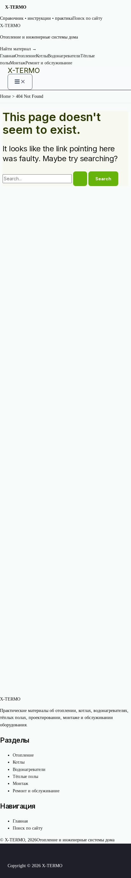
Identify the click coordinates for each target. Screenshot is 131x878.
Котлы (42, 56)
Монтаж (17, 63)
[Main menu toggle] (20, 82)
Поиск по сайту (87, 18)
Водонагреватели (64, 56)
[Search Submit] (80, 178)
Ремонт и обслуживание (48, 63)
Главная (7, 56)
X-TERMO (24, 70)
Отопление (25, 56)
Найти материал (18, 49)
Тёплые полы (25, 776)
